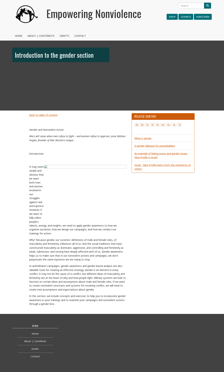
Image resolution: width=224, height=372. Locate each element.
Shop (172, 16)
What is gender (143, 138)
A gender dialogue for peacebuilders (154, 145)
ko (163, 124)
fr (152, 124)
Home (18, 35)
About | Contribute (40, 35)
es (147, 124)
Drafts (64, 35)
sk (174, 124)
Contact (80, 35)
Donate (186, 16)
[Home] (26, 18)
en (142, 124)
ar (136, 124)
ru (168, 124)
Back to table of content (43, 115)
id (157, 124)
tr (179, 124)
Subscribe (202, 16)
